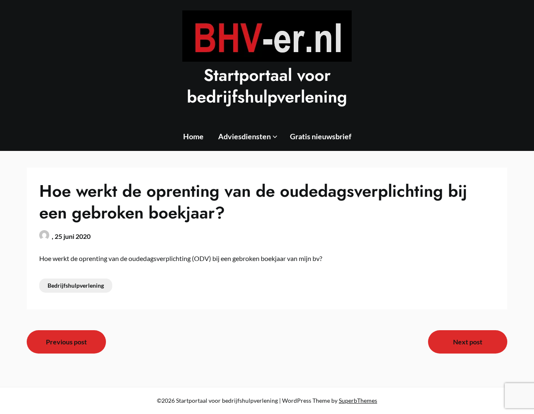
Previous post (66, 342)
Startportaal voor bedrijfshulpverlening (267, 86)
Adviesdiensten (244, 136)
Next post (467, 342)
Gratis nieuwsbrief (320, 136)
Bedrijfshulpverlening (76, 285)
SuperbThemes (358, 400)
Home (193, 136)
